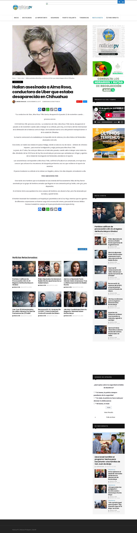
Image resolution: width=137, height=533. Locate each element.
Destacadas (27, 18)
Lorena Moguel (21, 101)
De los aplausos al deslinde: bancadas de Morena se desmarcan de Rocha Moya (115, 475)
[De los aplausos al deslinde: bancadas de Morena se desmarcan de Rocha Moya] (101, 473)
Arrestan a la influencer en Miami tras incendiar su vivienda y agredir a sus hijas (115, 316)
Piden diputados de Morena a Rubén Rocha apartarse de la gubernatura (49, 281)
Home (14, 78)
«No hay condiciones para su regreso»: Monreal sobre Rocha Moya (75, 311)
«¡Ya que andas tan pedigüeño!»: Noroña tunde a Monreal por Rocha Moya (115, 491)
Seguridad (55, 18)
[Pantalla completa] (122, 122)
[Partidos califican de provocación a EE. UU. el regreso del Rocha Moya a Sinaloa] (24, 269)
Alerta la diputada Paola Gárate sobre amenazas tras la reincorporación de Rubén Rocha (75, 282)
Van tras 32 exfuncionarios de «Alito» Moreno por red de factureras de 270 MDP (23, 311)
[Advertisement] (49, 230)
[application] (109, 115)
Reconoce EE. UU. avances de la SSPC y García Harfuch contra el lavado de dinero (49, 311)
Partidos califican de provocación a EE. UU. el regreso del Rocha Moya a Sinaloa (22, 282)
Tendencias (84, 18)
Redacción (17, 287)
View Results (108, 412)
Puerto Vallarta (69, 18)
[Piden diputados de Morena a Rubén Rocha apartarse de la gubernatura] (49, 269)
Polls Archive (110, 417)
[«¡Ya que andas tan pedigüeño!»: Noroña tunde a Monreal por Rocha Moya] (101, 489)
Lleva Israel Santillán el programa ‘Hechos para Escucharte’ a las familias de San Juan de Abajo (107, 460)
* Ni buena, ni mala (102, 404)
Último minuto (112, 18)
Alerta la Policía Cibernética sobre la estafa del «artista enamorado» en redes (115, 332)
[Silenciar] (119, 122)
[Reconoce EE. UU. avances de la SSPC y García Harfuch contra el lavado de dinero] (49, 299)
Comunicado (100, 466)
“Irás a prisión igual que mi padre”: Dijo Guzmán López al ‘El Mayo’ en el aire (115, 505)
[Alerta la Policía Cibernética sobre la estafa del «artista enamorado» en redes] (101, 329)
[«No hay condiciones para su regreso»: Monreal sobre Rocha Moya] (75, 299)
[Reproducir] (95, 122)
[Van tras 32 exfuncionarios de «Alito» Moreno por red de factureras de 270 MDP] (24, 299)
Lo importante (41, 18)
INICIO (16, 18)
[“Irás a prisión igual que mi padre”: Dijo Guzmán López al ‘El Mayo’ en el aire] (101, 504)
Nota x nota (97, 18)
